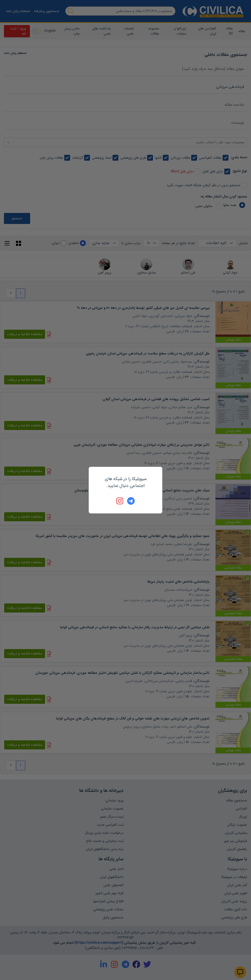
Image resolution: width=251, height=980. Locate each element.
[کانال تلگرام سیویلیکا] (131, 501)
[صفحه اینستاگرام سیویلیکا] (120, 501)
